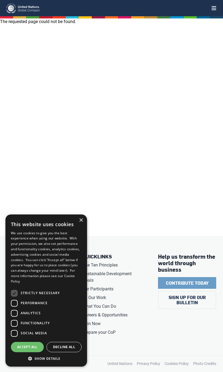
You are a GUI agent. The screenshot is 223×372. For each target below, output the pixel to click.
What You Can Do (99, 306)
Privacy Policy (148, 363)
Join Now (91, 323)
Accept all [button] (27, 347)
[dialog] (46, 290)
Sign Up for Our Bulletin (187, 300)
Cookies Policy (177, 363)
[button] (46, 358)
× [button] (81, 220)
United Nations (119, 363)
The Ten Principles (100, 265)
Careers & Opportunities (105, 315)
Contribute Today (187, 283)
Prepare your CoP (99, 332)
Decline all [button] (64, 347)
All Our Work (94, 297)
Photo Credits (204, 363)
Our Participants (97, 288)
